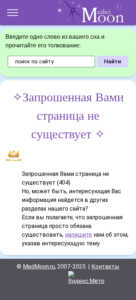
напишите (78, 234)
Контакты (105, 266)
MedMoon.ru (39, 266)
